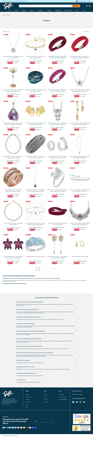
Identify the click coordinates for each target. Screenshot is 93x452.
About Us (27, 394)
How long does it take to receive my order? (25, 366)
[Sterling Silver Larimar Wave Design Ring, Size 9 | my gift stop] (35, 244)
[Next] (55, 269)
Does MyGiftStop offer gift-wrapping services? (26, 373)
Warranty (46, 401)
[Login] (86, 6)
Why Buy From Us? (29, 397)
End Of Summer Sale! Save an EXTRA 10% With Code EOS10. (15, 1)
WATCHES (24, 10)
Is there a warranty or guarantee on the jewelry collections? (29, 346)
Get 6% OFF (24, 419)
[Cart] (89, 5)
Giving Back (28, 401)
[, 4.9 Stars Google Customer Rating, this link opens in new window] (82, 419)
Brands (27, 406)
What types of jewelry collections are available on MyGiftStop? (29, 301)
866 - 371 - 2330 (79, 394)
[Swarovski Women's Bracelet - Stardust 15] (57, 44)
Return (45, 397)
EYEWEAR (49, 10)
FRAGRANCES (58, 10)
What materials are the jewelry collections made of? (27, 309)
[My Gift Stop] (8, 391)
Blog (26, 404)
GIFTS (77, 10)
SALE (83, 10)
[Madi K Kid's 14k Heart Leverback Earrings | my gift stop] (79, 244)
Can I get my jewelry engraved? (23, 360)
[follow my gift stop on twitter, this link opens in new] (84, 402)
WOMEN (16, 10)
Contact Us (28, 399)
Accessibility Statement (63, 399)
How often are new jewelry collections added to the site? (28, 317)
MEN (9, 10)
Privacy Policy (61, 394)
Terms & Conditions (62, 397)
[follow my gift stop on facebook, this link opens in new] (73, 402)
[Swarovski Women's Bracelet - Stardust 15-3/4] (79, 44)
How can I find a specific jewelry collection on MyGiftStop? (28, 338)
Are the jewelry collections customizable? (25, 323)
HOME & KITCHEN (68, 10)
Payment (45, 399)
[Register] (51, 420)
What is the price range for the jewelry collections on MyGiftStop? (30, 331)
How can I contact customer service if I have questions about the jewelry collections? (34, 352)
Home (4, 15)
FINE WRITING (40, 10)
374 (52, 268)
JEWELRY (31, 10)
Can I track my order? (21, 379)
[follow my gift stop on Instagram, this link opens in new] (80, 402)
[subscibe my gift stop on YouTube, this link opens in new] (77, 402)
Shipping (46, 394)
